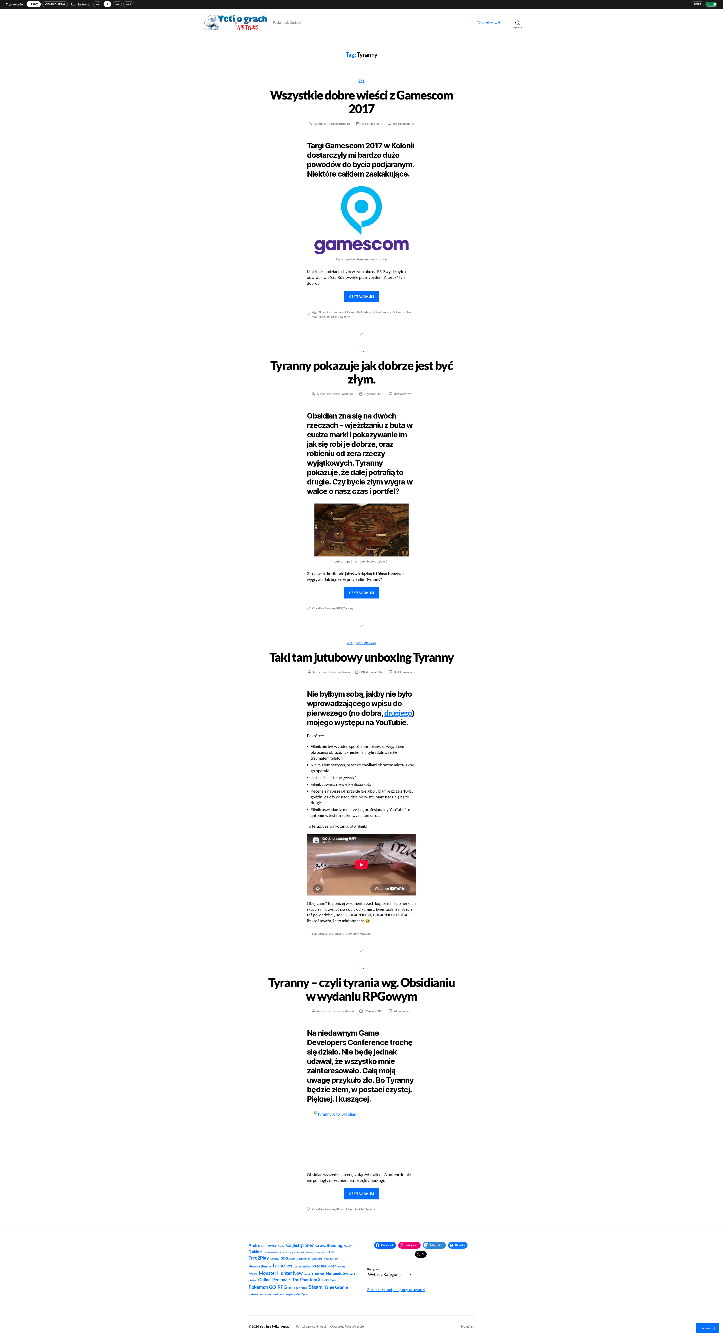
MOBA (332, 1266)
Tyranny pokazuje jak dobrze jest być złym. (361, 372)
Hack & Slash (330, 1258)
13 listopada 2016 (371, 672)
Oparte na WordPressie (347, 1326)
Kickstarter (302, 1266)
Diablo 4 (255, 1252)
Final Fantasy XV (384, 312)
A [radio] (107, 4)
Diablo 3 (347, 1246)
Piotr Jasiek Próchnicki (336, 123)
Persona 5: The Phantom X (296, 1279)
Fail (314, 933)
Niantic (307, 1274)
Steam (316, 1287)
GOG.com (288, 1258)
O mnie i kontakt (489, 22)
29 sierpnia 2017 (371, 123)
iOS (289, 1266)
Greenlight (317, 1258)
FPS (331, 1252)
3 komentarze (402, 394)
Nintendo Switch (340, 1273)
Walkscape (253, 1294)
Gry (361, 80)
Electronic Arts (307, 1252)
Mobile (341, 1266)
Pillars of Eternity (347, 1209)
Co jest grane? (300, 1245)
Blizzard (270, 1245)
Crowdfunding (328, 1245)
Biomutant (339, 312)
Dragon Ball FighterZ (360, 312)
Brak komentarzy (403, 123)
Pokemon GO (262, 1287)
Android (256, 1245)
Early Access (294, 1252)
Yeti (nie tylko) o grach (275, 1326)
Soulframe (300, 1287)
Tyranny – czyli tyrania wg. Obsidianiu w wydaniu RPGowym (361, 989)
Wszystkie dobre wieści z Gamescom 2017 (361, 102)
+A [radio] (117, 4)
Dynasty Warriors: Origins (275, 1252)
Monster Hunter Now (281, 1273)
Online (264, 1279)
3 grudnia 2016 (373, 394)
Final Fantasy (322, 1252)
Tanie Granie (336, 1287)
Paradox (330, 608)
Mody (253, 1273)
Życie (304, 1294)
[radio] (34, 4)
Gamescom (331, 316)
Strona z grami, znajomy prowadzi (396, 1289)
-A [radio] (97, 4)
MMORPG (319, 1266)
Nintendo (318, 1273)
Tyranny (344, 316)
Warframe (265, 1294)
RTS (290, 1288)
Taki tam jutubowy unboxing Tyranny (361, 657)
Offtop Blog (366, 642)
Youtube (365, 933)
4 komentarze (402, 1011)
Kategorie (373, 1269)
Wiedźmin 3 (278, 1294)
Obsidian (318, 608)
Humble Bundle (260, 1266)
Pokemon (329, 1280)
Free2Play (259, 1257)
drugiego (398, 712)
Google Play (303, 1258)
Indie (279, 1265)
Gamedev (274, 1258)
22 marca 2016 (374, 1011)
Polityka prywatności (311, 1326)
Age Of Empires (322, 312)
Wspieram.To (293, 1294)
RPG (339, 608)
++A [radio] (128, 4)
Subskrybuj (708, 1328)
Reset (697, 4)
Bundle (281, 1246)
